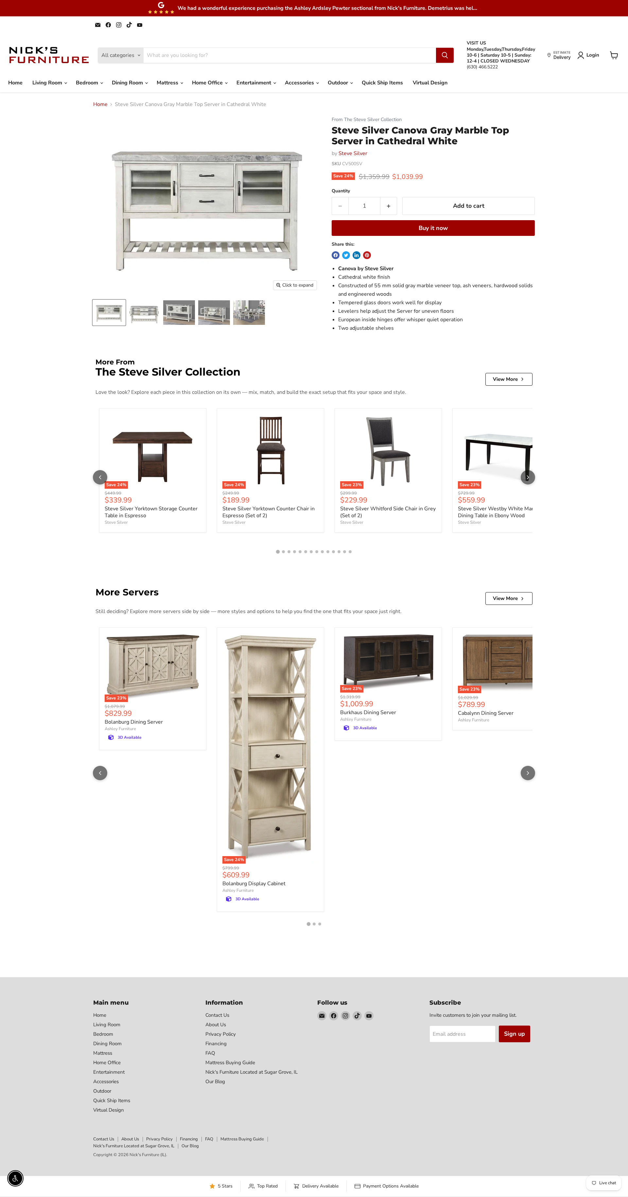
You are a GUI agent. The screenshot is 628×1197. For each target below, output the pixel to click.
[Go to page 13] (344, 551)
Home (15, 82)
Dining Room (128, 82)
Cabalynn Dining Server (486, 713)
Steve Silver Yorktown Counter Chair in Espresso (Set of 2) (268, 512)
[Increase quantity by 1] (388, 206)
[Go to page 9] (322, 551)
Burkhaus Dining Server (368, 712)
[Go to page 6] (305, 551)
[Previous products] (100, 477)
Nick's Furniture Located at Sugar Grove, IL (251, 1072)
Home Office (208, 82)
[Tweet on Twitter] (346, 255)
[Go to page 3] (289, 551)
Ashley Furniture (120, 729)
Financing (216, 1043)
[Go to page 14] (350, 551)
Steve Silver (353, 153)
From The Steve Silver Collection (367, 119)
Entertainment (254, 82)
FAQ (210, 1053)
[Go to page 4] (294, 551)
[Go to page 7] (311, 551)
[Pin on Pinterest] (367, 255)
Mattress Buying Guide (230, 1062)
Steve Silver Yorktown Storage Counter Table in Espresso (151, 512)
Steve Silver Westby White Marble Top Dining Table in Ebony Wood (504, 512)
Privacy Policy (220, 1034)
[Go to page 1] (278, 552)
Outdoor (338, 82)
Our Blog (215, 1081)
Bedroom (87, 82)
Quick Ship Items (382, 82)
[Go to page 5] (300, 551)
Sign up (514, 1034)
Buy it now (433, 228)
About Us (215, 1024)
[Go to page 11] (333, 551)
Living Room (47, 82)
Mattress (168, 82)
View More (505, 379)
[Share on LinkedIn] (356, 255)
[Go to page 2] (283, 551)
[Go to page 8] (316, 551)
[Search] (445, 55)
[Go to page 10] (327, 551)
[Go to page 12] (339, 551)
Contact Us (217, 1015)
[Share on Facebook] (336, 255)
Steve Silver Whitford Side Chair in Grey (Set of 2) (388, 512)
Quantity (341, 191)
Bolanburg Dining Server (134, 722)
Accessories (300, 82)
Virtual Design (430, 82)
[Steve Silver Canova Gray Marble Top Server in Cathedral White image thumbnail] (109, 313)
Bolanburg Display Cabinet (254, 883)
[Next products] (528, 477)
